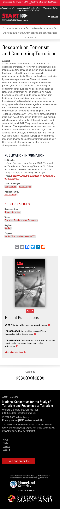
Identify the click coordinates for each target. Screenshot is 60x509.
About (5, 397)
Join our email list (18, 461)
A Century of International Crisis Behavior (29, 325)
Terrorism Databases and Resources (21, 220)
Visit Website (10, 194)
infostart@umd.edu (27, 413)
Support (6, 449)
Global (8, 228)
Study (5, 443)
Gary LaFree (10, 186)
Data (20, 263)
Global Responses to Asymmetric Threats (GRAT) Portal (29, 271)
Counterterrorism (12, 212)
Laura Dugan (25, 186)
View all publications (14, 352)
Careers (14, 397)
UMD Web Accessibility (31, 420)
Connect (6, 446)
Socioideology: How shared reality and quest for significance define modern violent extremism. (30, 343)
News (5, 439)
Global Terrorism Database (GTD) (20, 236)
